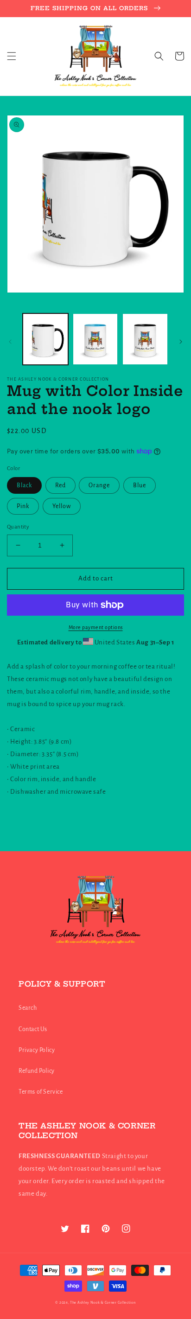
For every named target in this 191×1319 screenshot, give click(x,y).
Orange (99, 485)
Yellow (61, 506)
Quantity (18, 527)
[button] (11, 56)
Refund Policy (37, 1071)
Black (24, 485)
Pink (23, 506)
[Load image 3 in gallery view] (145, 339)
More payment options (96, 627)
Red (60, 485)
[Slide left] (10, 341)
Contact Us (33, 1029)
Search (28, 1008)
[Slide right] (181, 341)
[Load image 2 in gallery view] (95, 339)
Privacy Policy (37, 1050)
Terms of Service (41, 1092)
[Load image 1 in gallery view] (45, 339)
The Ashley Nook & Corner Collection (103, 1302)
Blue (139, 485)
